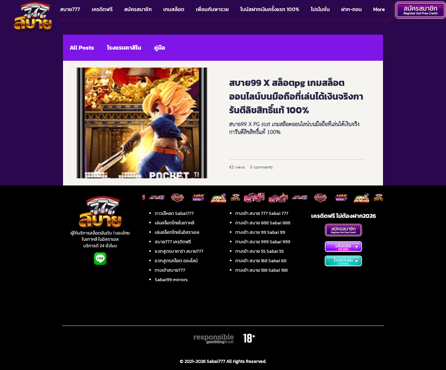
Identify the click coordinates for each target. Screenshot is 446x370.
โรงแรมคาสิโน (124, 47)
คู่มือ (159, 47)
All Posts (82, 47)
